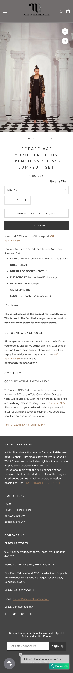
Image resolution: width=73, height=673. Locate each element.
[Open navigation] (5, 11)
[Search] (61, 11)
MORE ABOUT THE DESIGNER (43, 482)
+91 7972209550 (56, 403)
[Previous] (21, 138)
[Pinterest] (31, 614)
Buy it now (36, 225)
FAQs (7, 503)
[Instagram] (22, 614)
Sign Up (58, 646)
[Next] (51, 138)
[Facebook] (5, 614)
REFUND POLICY (14, 522)
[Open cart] (68, 11)
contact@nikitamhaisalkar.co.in (31, 599)
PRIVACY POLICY (14, 516)
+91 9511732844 (35, 424)
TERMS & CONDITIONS (18, 510)
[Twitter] (14, 614)
